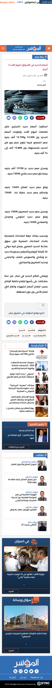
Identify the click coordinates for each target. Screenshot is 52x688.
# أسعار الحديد (39, 335)
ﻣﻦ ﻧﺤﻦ (23, 677)
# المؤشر (42, 330)
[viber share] (14, 118)
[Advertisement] (26, 25)
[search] (3, 48)
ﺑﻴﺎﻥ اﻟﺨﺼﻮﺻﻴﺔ (37, 677)
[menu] (49, 48)
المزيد (11, 591)
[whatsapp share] (20, 118)
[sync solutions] (43, 684)
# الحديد (31, 330)
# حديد (22, 330)
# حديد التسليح (13, 335)
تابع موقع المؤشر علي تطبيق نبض (26, 313)
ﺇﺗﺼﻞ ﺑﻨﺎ (12, 677)
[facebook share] (32, 118)
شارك (39, 117)
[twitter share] (26, 118)
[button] (28, 584)
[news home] (26, 662)
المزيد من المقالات (16, 447)
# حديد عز (26, 335)
